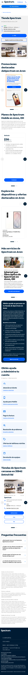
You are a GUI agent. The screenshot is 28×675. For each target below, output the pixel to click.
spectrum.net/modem (11, 584)
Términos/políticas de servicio (7, 662)
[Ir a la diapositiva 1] (12, 109)
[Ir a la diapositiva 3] (15, 109)
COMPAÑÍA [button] (7, 638)
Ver (14, 521)
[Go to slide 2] (15, 241)
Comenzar (14, 180)
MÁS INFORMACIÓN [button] (10, 645)
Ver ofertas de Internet (14, 291)
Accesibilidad (4, 654)
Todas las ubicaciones (6, 12)
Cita (14, 517)
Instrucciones (14, 513)
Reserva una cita (14, 359)
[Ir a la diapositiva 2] (14, 109)
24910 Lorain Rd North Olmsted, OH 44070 (14, 500)
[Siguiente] (25, 90)
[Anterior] (2, 90)
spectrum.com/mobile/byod (6, 596)
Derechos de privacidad (6, 652)
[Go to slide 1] (12, 241)
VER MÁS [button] (6, 641)
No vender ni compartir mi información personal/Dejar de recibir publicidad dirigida (13, 657)
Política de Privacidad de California (8, 655)
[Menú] (2, 2)
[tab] (14, 637)
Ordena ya (20, 2)
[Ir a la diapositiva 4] (16, 109)
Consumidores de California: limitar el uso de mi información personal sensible (13, 660)
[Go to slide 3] (17, 241)
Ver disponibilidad (14, 6)
